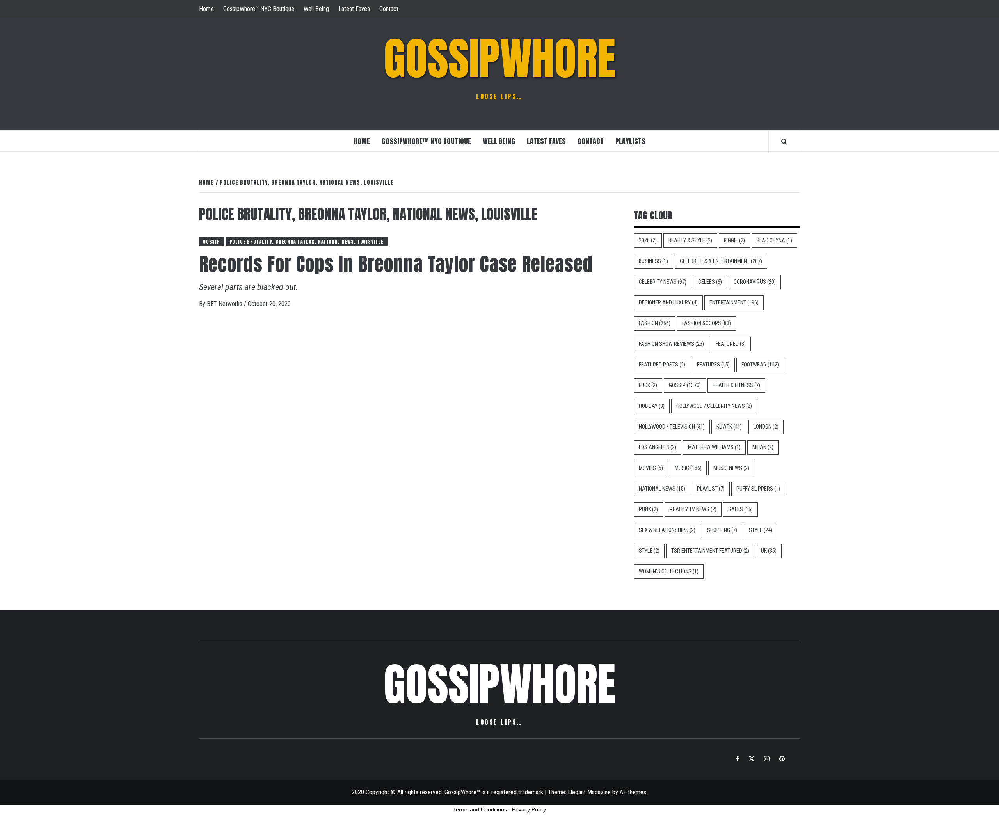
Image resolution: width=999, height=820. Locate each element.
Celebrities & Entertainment (721, 261)
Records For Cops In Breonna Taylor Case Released (396, 264)
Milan (762, 447)
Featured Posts (662, 364)
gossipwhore (500, 58)
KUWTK (729, 426)
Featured (731, 344)
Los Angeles (657, 447)
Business (653, 261)
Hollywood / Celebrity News (714, 406)
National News (662, 489)
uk (769, 551)
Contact (388, 8)
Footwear (760, 364)
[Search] (784, 141)
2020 (648, 240)
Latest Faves (354, 8)
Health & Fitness (736, 385)
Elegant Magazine (589, 792)
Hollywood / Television (672, 426)
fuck (648, 385)
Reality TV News (693, 509)
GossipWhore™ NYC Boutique (258, 8)
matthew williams (714, 447)
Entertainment (734, 302)
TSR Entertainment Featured (710, 551)
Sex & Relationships (667, 530)
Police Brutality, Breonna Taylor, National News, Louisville (306, 241)
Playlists (630, 141)
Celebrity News (662, 282)
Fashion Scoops (706, 323)
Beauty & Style (690, 240)
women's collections (669, 571)
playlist (711, 489)
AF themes (633, 792)
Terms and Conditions (480, 809)
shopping (722, 530)
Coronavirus (755, 282)
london (766, 426)
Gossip (211, 241)
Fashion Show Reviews (671, 344)
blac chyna (774, 240)
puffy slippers (758, 489)
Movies (651, 468)
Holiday (652, 406)
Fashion (654, 323)
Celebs (710, 282)
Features (713, 364)
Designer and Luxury (668, 302)
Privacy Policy (529, 809)
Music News (731, 468)
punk (648, 509)
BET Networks (225, 304)
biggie (734, 240)
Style (760, 530)
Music (688, 468)
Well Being (316, 8)
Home (206, 8)
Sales (740, 509)
